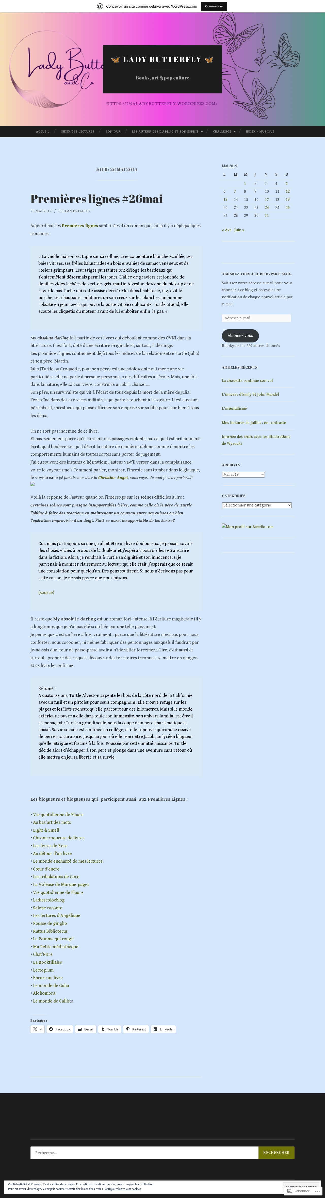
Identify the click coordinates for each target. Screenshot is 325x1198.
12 (288, 191)
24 (267, 207)
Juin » (239, 230)
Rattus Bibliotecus (50, 931)
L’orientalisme (234, 408)
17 (267, 199)
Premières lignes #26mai (96, 198)
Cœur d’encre (46, 869)
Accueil (43, 132)
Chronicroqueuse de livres (58, 838)
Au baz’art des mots (52, 822)
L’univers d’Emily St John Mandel (250, 394)
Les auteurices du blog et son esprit (165, 132)
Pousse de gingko (50, 923)
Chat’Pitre (43, 954)
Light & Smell (46, 830)
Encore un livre (48, 977)
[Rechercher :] (162, 1152)
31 (267, 215)
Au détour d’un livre (52, 853)
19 (288, 199)
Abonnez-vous (240, 335)
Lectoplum (43, 970)
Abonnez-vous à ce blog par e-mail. (257, 273)
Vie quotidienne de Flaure (58, 814)
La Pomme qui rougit (53, 939)
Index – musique (260, 132)
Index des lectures (77, 132)
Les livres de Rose (50, 845)
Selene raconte (47, 908)
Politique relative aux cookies (122, 1189)
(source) (46, 592)
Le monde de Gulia (51, 985)
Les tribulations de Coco (56, 876)
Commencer (214, 6)
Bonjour (113, 132)
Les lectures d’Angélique (56, 915)
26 (288, 207)
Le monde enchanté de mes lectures (68, 861)
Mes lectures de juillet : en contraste (254, 422)
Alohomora (44, 993)
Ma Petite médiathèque (55, 946)
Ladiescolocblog (48, 900)
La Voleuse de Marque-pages (61, 884)
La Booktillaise (47, 962)
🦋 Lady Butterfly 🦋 (163, 59)
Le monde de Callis (51, 1001)
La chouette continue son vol (247, 380)
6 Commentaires (74, 211)
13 (225, 199)
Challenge (222, 132)
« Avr (226, 230)
